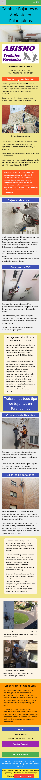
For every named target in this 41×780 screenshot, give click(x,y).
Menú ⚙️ (36, 2)
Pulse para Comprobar (24, 776)
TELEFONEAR (20, 754)
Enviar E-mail (20, 744)
